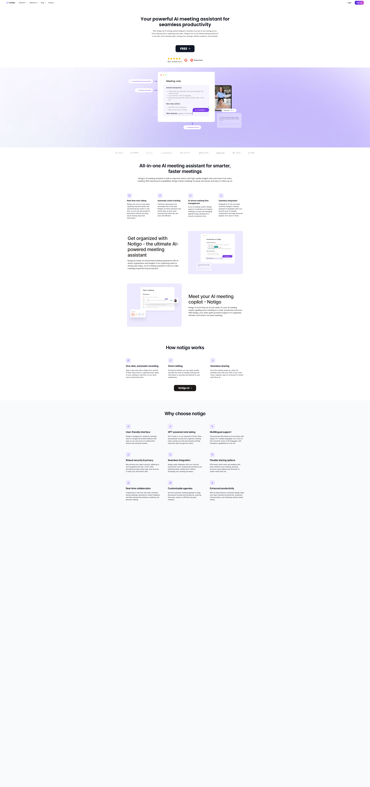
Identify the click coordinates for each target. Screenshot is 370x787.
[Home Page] (10, 3)
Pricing (51, 3)
